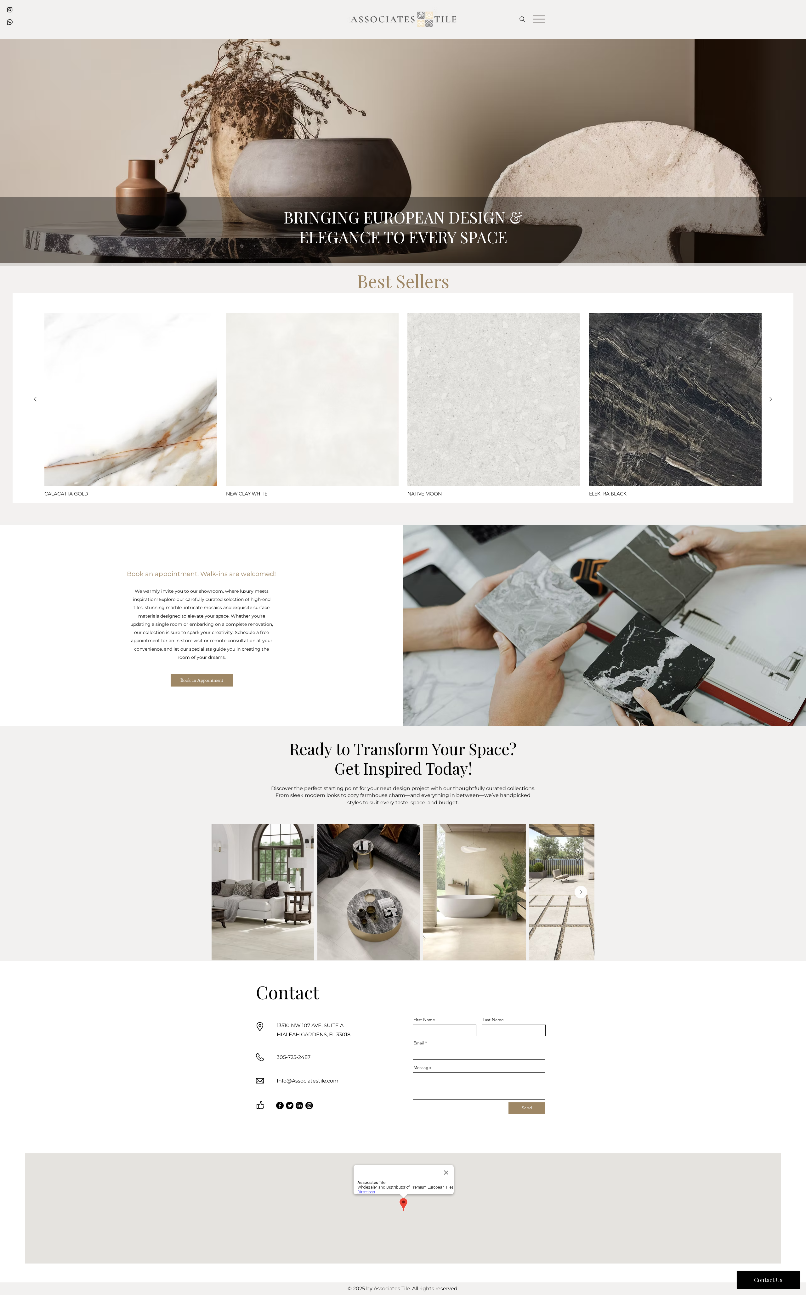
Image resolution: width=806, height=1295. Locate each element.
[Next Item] (581, 892)
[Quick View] (130, 399)
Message (422, 1067)
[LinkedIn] (299, 1105)
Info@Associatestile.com (307, 1081)
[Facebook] (280, 1105)
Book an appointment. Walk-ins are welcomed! (201, 574)
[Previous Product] (35, 399)
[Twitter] (289, 1105)
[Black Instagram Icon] (9, 9)
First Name (424, 1019)
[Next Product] (771, 399)
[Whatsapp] (9, 22)
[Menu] (539, 19)
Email (418, 1043)
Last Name (493, 1019)
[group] (403, 405)
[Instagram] (309, 1105)
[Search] (522, 19)
